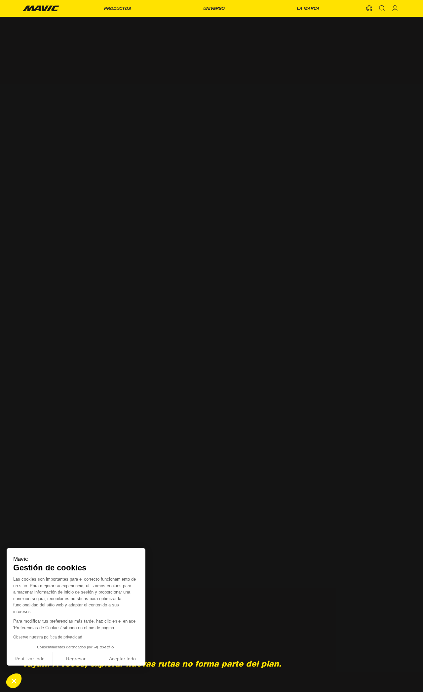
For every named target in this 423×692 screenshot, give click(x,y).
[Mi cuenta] (395, 8)
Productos (117, 8)
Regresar (76, 658)
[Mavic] (40, 8)
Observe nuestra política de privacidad (47, 637)
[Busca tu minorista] (369, 8)
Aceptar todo (122, 658)
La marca (307, 8)
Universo (213, 8)
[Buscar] (382, 8)
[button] (14, 681)
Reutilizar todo (30, 658)
